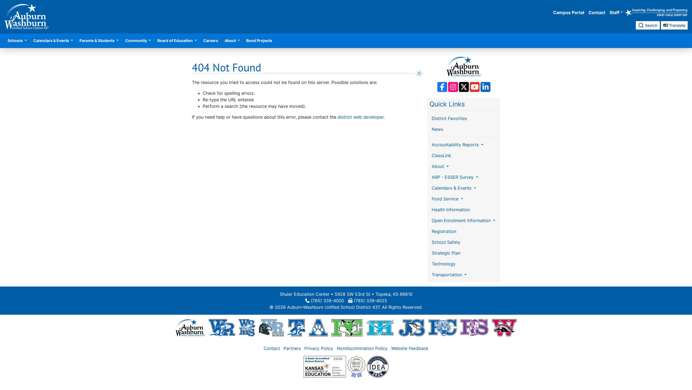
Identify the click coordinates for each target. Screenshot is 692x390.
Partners (292, 348)
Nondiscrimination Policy (362, 348)
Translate (676, 25)
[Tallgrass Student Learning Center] (296, 327)
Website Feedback (409, 348)
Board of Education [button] (175, 40)
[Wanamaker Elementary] (504, 327)
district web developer (361, 117)
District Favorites (449, 118)
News (437, 129)
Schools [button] (16, 40)
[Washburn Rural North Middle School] (271, 327)
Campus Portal (568, 12)
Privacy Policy (318, 348)
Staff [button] (615, 12)
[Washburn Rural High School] (222, 327)
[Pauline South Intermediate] (474, 327)
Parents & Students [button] (97, 40)
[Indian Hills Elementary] (380, 327)
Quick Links (447, 104)
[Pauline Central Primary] (442, 327)
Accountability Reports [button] (456, 144)
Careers (210, 40)
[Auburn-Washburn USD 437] (190, 327)
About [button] (231, 40)
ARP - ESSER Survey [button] (453, 177)
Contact (596, 12)
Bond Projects (259, 40)
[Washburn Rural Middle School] (247, 327)
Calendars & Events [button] (51, 40)
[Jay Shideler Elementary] (412, 327)
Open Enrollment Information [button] (462, 220)
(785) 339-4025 (370, 300)
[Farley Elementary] (346, 327)
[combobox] (648, 25)
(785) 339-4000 (327, 300)
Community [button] (136, 40)
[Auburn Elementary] (318, 327)
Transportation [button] (447, 274)
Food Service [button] (446, 199)
